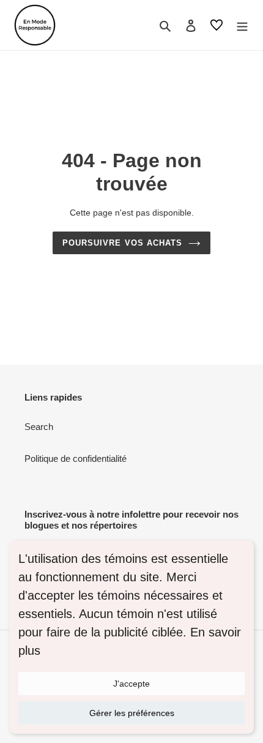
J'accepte (131, 683)
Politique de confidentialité (75, 458)
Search (38, 426)
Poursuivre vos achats (122, 242)
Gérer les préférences (131, 713)
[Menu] (242, 25)
